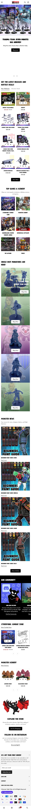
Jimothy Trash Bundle (8, 107)
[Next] (17, 76)
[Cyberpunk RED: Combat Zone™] (8, 203)
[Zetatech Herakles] (8, 162)
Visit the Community (11, 614)
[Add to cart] (8, 103)
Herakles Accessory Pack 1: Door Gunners (22, 171)
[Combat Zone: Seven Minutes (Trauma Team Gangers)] (8, 140)
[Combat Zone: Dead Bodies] (8, 119)
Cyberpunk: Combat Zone (8, 213)
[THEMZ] (23, 244)
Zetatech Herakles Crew (23, 149)
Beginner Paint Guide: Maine (9, 528)
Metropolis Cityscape (23, 233)
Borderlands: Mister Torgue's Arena (8, 234)
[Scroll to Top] (28, 802)
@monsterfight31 (15, 745)
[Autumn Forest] (8, 675)
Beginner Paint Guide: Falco (9, 563)
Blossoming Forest (23, 683)
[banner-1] (15, 311)
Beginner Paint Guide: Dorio (9, 457)
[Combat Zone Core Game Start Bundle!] (8, 637)
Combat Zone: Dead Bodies (8, 127)
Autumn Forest (8, 683)
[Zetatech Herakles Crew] (23, 140)
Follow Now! (15, 40)
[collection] (12, 807)
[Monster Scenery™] (23, 203)
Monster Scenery (23, 212)
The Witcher (8, 253)
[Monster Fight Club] (15, 2)
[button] (28, 2)
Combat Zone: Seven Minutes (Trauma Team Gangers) (8, 150)
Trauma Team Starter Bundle (23, 128)
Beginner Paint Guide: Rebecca (9, 493)
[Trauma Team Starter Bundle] (23, 119)
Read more (4, 460)
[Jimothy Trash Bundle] (8, 99)
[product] (4, 808)
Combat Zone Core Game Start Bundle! (8, 646)
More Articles (15, 571)
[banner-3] (15, 368)
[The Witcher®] (8, 244)
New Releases (5, 89)
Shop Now (24, 292)
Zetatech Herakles (8, 170)
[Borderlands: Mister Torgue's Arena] (8, 224)
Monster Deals (15, 89)
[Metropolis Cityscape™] (23, 224)
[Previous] (13, 76)
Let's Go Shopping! (15, 728)
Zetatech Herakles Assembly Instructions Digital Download (23, 646)
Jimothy (23, 107)
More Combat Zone (6, 627)
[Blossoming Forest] (23, 675)
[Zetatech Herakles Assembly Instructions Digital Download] (23, 637)
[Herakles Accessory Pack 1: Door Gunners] (23, 162)
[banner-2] (15, 339)
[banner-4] (15, 397)
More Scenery (5, 665)
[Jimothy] (23, 99)
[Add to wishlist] (5, 103)
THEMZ (23, 253)
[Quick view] (10, 103)
